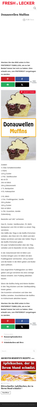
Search (34, 351)
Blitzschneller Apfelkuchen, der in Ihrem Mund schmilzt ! (17, 387)
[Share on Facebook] (22, 79)
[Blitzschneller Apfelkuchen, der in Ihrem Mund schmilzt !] (18, 371)
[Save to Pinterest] (8, 79)
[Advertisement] (18, 41)
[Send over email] (8, 84)
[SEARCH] (35, 8)
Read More (5, 392)
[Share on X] (22, 84)
